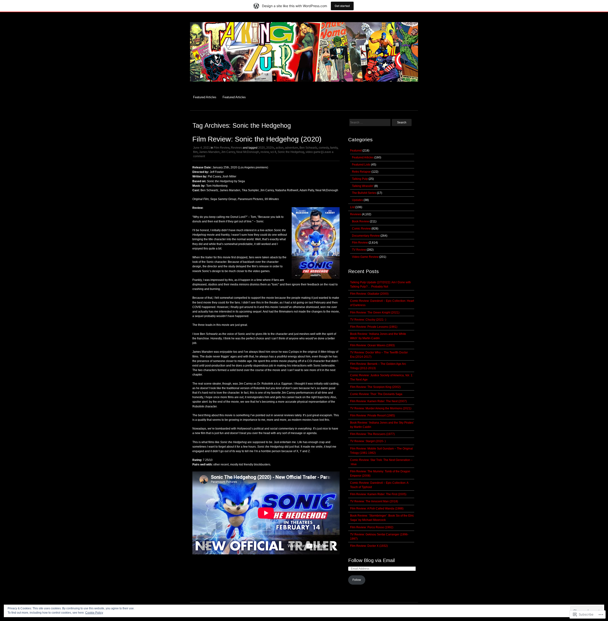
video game (313, 152)
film (195, 152)
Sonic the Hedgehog (291, 152)
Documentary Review (366, 235)
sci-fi (273, 152)
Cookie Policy (94, 612)
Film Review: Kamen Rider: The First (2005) (378, 494)
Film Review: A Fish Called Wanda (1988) (377, 508)
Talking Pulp (360, 179)
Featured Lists (361, 164)
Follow (356, 580)
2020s (270, 147)
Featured (356, 150)
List (352, 207)
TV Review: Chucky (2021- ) (368, 319)
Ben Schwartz (308, 147)
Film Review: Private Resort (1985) (372, 415)
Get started (342, 6)
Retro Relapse (361, 171)
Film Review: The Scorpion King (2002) (375, 387)
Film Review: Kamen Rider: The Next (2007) (378, 401)
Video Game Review (365, 257)
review (265, 152)
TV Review (359, 249)
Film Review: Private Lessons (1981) (373, 326)
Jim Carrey (228, 152)
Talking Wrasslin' (363, 186)
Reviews (236, 147)
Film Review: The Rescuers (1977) (372, 434)
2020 (261, 147)
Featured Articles (204, 97)
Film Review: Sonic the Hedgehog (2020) (257, 139)
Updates (357, 200)
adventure (291, 147)
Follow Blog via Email (371, 560)
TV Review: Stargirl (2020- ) (368, 441)
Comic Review (361, 228)
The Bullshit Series (364, 193)
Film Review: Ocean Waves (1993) (372, 345)
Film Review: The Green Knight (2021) (374, 312)
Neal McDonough (247, 152)
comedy (324, 147)
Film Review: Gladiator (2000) (369, 293)
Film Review (221, 147)
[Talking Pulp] (304, 84)
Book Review (360, 221)
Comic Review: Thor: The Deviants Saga (376, 394)
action (280, 147)
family (333, 147)
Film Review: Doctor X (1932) (369, 546)
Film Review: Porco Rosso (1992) (371, 527)
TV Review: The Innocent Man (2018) (374, 501)
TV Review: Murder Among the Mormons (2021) (380, 408)
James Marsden (209, 152)
